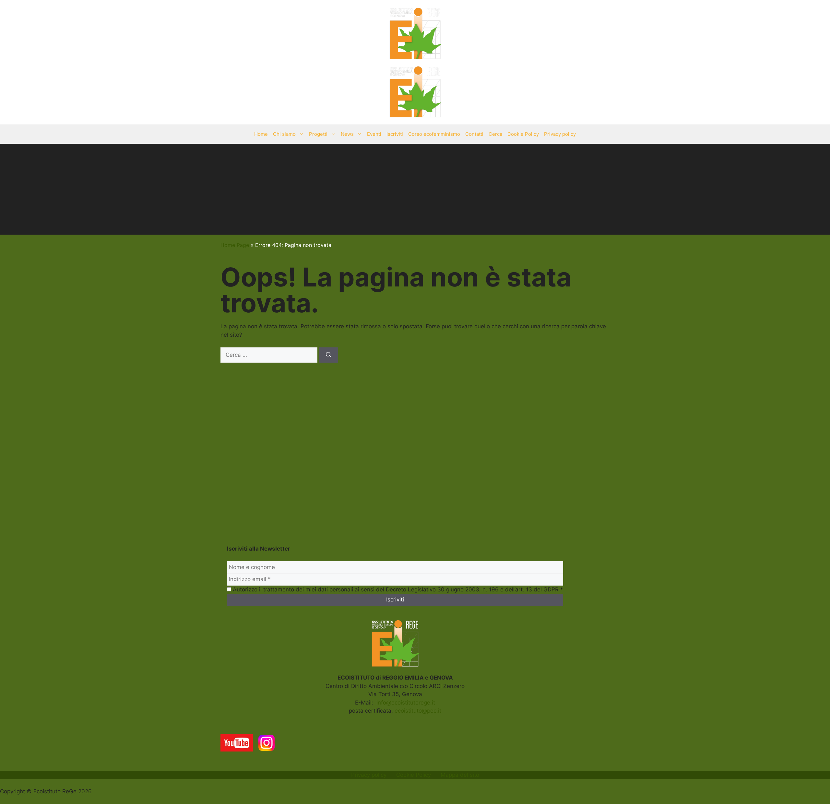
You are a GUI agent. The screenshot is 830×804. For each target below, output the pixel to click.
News (347, 134)
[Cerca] (328, 355)
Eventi (374, 134)
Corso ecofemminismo (434, 134)
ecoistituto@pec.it (418, 710)
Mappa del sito (460, 775)
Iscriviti (394, 134)
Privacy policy (560, 134)
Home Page (234, 245)
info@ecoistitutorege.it (405, 702)
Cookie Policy (523, 134)
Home (261, 134)
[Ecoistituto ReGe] (415, 91)
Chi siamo (284, 134)
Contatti (474, 134)
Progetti (318, 134)
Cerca (495, 134)
